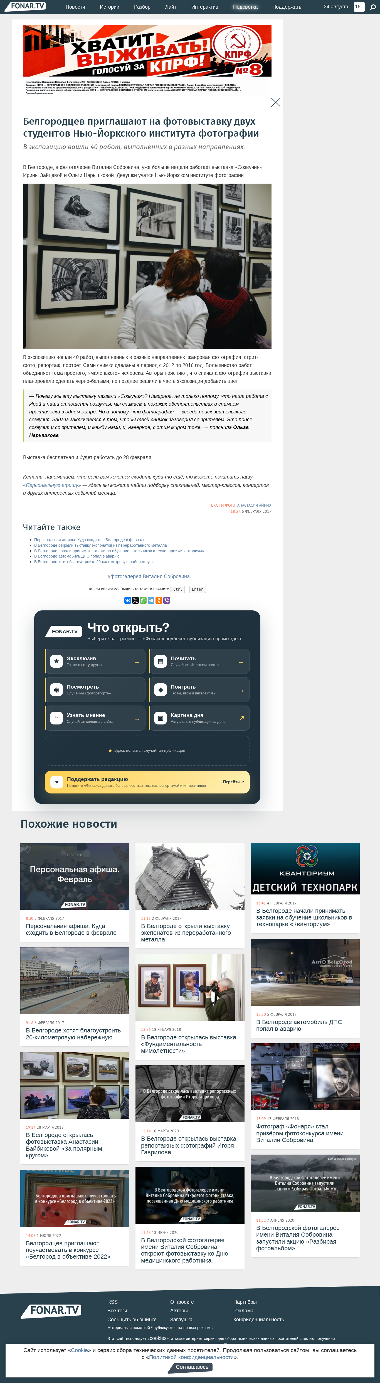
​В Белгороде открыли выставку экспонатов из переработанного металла (100, 545)
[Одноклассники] (159, 600)
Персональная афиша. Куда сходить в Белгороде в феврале (89, 540)
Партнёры (245, 1302)
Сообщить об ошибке (132, 1319)
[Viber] (166, 600)
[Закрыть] (275, 102)
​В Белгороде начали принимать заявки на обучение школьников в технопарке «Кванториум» (119, 551)
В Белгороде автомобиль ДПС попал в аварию (77, 556)
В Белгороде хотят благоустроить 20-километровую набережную (93, 561)
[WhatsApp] (143, 600)
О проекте (182, 1302)
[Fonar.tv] (25, 6)
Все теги (117, 1310)
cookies (158, 1338)
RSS (112, 1302)
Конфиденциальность (258, 1319)
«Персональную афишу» (52, 485)
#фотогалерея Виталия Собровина (149, 576)
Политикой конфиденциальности (191, 1357)
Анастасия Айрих (254, 505)
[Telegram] (151, 600)
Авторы (179, 1310)
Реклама (243, 1310)
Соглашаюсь (192, 1366)
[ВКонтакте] (127, 600)
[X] (135, 600)
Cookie (79, 1350)
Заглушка (181, 1319)
